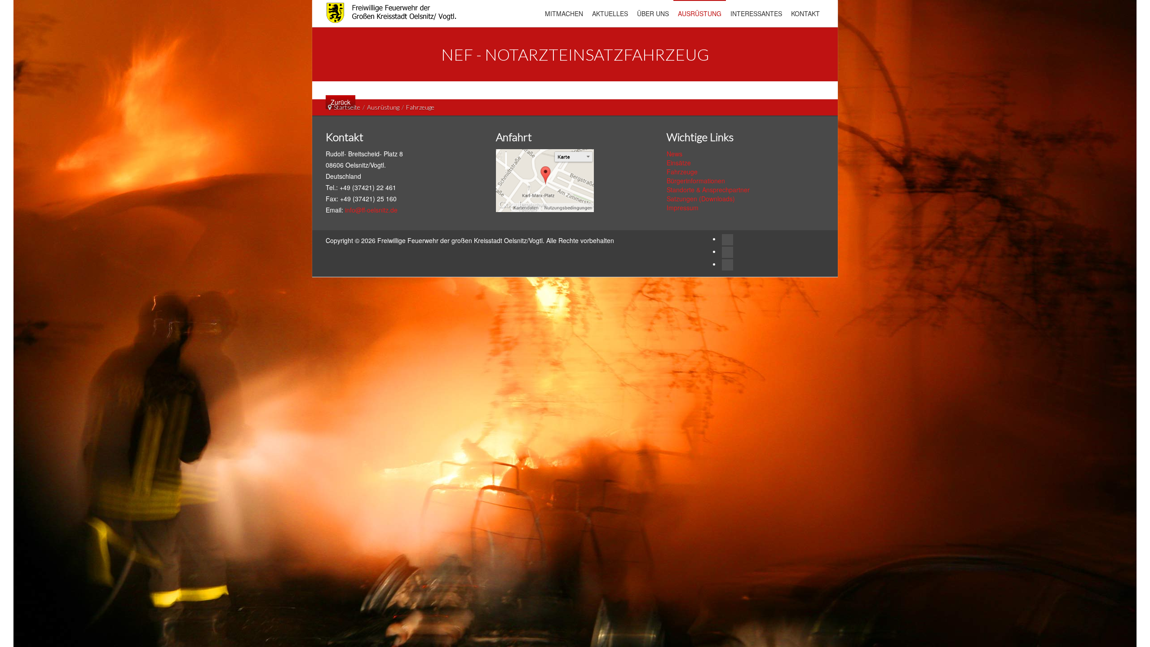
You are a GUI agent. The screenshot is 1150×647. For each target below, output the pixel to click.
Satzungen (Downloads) (701, 198)
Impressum (683, 207)
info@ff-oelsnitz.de (371, 209)
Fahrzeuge (682, 171)
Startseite (347, 107)
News (674, 153)
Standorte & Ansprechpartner (708, 189)
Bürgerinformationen (696, 180)
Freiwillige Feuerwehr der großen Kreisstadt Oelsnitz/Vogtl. (461, 240)
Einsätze (679, 162)
